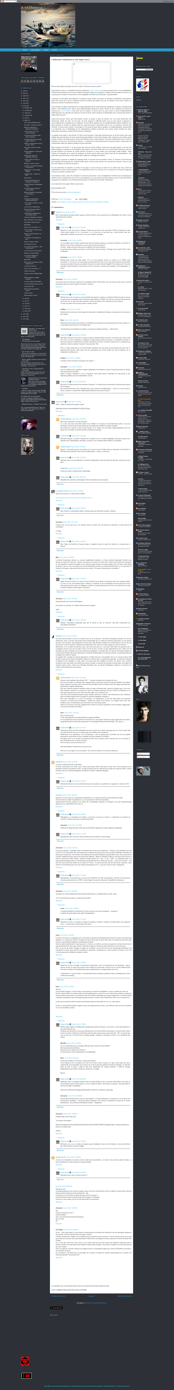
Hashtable (141, 197)
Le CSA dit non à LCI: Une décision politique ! (31, 132)
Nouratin (140, 386)
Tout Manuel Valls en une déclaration (30, 396)
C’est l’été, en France (143, 269)
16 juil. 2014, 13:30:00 (78, 419)
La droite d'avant (143, 538)
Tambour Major (142, 358)
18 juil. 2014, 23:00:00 (71, 1229)
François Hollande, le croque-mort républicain (33, 152)
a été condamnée (95, 90)
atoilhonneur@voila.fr (73, 192)
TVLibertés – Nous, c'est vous (144, 152)
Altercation (141, 610)
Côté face (138, 100)
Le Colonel (141, 287)
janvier (26, 311)
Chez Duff (141, 302)
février (26, 308)
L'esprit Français (142, 489)
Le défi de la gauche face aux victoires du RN (145, 353)
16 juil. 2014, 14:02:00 (71, 320)
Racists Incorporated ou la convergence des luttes (144, 545)
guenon (80, 202)
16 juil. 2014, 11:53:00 (76, 491)
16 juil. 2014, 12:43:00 (67, 557)
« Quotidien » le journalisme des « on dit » (145, 459)
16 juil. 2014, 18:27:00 (76, 468)
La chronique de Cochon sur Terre (145, 599)
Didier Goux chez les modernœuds (143, 442)
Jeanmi (58, 212)
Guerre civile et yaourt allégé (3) (144, 117)
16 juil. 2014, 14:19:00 (79, 814)
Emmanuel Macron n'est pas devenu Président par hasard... (38, 378)
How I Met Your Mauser (144, 584)
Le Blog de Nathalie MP (144, 272)
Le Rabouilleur (142, 363)
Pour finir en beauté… (143, 625)
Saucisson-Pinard (143, 232)
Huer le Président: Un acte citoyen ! (33, 220)
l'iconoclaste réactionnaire (145, 449)
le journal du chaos (143, 391)
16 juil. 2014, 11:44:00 (79, 294)
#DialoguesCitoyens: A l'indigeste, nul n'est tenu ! (34, 404)
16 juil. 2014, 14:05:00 (79, 620)
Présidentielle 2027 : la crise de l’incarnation (145, 289)
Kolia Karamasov (143, 609)
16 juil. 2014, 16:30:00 (73, 358)
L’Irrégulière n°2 (142, 428)
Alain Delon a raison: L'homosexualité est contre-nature (33, 369)
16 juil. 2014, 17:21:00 (79, 919)
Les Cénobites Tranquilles (145, 410)
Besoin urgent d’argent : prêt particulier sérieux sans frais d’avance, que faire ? (145, 346)
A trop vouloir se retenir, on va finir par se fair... (33, 203)
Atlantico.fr (141, 178)
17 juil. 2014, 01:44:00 (75, 367)
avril (26, 303)
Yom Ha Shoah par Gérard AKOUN (144, 376)
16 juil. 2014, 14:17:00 (79, 727)
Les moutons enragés (143, 293)
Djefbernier (64, 468)
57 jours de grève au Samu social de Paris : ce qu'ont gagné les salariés (144, 192)
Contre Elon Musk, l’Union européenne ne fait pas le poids (145, 172)
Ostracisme (141, 368)
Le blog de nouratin (143, 619)
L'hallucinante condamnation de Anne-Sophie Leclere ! (32, 214)
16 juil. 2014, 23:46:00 (75, 257)
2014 (24, 106)
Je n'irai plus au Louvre (30, 244)
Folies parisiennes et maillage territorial (31, 278)
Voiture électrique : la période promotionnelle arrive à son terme (144, 200)
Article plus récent (58, 1296)
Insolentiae (141, 254)
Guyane (86, 202)
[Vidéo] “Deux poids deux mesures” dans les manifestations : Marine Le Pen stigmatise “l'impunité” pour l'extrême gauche (144, 420)
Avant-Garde (141, 644)
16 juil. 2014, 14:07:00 (71, 713)
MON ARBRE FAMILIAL (144, 433)
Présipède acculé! (142, 387)
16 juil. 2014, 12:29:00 (73, 309)
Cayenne (75, 202)
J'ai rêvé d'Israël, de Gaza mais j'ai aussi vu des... (33, 230)
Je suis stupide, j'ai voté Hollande (144, 570)
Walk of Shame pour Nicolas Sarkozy (31, 289)
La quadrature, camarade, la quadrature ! (144, 445)
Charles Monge (65, 419)
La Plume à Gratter (143, 472)
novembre (27, 110)
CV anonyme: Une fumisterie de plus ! (32, 238)
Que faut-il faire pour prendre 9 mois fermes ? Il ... (32, 210)
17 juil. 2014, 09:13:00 (71, 1058)
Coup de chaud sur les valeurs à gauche (143, 207)
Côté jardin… (141, 244)
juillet (26, 120)
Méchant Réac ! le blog (144, 161)
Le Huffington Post (143, 464)
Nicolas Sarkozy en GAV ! (31, 295)
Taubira (106, 202)
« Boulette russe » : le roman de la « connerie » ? (145, 147)
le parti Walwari (66, 111)
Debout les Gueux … (143, 321)
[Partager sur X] (83, 199)
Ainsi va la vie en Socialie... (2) (32, 268)
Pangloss (59, 795)
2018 (24, 96)
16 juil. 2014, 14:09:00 (79, 335)
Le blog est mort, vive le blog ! (144, 573)
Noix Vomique (142, 513)
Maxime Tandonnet (143, 225)
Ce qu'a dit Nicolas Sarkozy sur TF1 (33, 284)
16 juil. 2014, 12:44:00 (70, 598)
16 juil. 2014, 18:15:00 (79, 457)
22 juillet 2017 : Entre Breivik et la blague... (143, 558)
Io (56, 1186)
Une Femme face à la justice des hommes (145, 451)
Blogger (127, 1386)
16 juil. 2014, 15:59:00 (70, 1114)
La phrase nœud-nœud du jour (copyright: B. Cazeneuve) (32, 181)
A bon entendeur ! (35, 50)
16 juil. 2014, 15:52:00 (67, 986)
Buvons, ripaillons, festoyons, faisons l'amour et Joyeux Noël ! (34, 360)
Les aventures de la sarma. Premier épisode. (144, 533)
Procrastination (141, 515)
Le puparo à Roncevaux (144, 382)
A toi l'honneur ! (33, 7)
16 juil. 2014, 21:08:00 (74, 1043)
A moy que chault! (143, 308)
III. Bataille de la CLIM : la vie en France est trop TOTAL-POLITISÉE (144, 275)
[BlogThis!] (81, 199)
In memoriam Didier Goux (144, 326)
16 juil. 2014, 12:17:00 (70, 522)
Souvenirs (54, 50)
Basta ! (140, 189)
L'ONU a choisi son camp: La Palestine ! (32, 160)
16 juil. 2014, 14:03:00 (79, 578)
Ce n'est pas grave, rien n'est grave (33, 250)
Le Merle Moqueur (143, 594)
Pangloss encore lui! (143, 220)
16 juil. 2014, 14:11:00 (79, 436)
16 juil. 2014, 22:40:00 (75, 240)
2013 (24, 314)
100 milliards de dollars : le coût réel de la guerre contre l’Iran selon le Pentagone (145, 215)
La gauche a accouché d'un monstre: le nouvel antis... (33, 166)
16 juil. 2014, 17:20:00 (79, 875)
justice (92, 202)
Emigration (141, 620)
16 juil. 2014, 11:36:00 (79, 227)
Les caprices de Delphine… (145, 526)
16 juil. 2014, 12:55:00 (69, 636)
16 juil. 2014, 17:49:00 (78, 446)
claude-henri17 (65, 446)
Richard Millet (142, 518)
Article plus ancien (124, 1296)
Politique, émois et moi (144, 313)
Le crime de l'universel (30, 266)
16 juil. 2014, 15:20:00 (67, 935)
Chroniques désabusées (144, 543)
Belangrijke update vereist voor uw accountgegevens (144, 315)
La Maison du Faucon (144, 205)
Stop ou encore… (142, 411)
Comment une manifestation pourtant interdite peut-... (31, 199)
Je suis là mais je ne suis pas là (145, 338)
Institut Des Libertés (143, 280)
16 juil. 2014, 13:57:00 (79, 508)
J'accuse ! (26, 196)
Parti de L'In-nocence (144, 654)
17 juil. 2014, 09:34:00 (79, 1172)
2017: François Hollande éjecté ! (32, 122)
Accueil (25, 50)
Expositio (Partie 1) (143, 566)
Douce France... (28, 178)
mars (26, 306)
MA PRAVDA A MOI (144, 248)
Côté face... (141, 479)
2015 (24, 103)
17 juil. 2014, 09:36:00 (75, 1096)
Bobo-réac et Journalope (144, 585)
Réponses (61, 224)
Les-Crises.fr (141, 212)
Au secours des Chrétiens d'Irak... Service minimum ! (32, 136)
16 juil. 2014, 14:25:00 (70, 848)
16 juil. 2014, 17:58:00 (74, 1157)
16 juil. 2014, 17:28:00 (79, 1024)
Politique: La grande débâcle (31, 253)
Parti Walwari (99, 202)
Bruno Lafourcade (143, 426)
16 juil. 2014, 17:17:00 (79, 834)
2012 (24, 316)
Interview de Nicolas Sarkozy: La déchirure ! (32, 234)
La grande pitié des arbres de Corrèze (145, 520)
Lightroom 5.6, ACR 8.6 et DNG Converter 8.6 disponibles (144, 631)
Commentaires (142, 757)
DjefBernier (141, 589)
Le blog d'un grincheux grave (144, 399)
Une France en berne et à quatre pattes (32, 148)
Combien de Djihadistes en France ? (33, 217)
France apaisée (141, 310)
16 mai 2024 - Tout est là (144, 359)
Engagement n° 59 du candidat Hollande (32, 170)
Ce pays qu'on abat (29, 286)
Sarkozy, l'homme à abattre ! (31, 241)
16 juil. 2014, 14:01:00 (79, 541)
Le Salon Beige (142, 637)
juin (26, 298)
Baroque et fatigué (143, 577)
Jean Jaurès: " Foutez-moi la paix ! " (33, 125)
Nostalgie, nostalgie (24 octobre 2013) (144, 227)
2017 (24, 98)
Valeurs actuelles (142, 415)
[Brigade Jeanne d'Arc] (144, 667)
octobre (27, 113)
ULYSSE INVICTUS (143, 556)
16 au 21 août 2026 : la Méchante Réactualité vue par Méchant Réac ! (144, 164)
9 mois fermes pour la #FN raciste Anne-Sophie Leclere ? (74, 498)
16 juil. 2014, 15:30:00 (71, 908)
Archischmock (142, 613)
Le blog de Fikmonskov (144, 495)
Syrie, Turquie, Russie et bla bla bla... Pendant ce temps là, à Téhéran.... (145, 603)
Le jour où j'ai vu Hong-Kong (32, 207)
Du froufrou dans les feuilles (143, 530)
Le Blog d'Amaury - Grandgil (143, 457)
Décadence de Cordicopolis (141, 242)
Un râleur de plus (143, 436)
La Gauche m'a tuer (143, 343)
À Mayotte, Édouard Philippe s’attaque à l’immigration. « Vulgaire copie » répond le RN (144, 139)
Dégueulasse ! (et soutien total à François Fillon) (37, 329)
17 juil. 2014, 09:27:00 (79, 477)
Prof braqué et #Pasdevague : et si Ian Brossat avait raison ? (145, 498)
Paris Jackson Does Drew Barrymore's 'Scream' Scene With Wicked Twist (144, 467)
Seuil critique (141, 503)
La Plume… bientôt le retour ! (145, 474)
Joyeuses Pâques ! (142, 438)
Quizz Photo (27, 225)
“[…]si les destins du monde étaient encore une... (145, 490)
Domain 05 (141, 647)
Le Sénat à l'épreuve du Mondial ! (33, 281)
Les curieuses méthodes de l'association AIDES (31, 256)
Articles (140, 754)
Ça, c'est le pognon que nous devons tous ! (144, 658)
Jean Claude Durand (143, 615)
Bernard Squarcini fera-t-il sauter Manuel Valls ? (33, 344)
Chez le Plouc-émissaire (144, 525)
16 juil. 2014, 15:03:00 (70, 891)
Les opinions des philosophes (142, 563)
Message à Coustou (143, 221)
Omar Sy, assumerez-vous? (144, 539)
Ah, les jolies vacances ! (144, 595)
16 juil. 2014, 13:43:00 (78, 677)
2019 (24, 93)
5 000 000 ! (25, 388)
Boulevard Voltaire (143, 135)
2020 (24, 91)
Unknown (59, 762)
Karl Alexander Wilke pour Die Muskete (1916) (145, 250)
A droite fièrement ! (143, 170)
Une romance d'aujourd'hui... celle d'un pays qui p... (33, 247)
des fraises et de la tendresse (143, 335)
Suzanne (59, 636)
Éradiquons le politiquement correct (144, 266)
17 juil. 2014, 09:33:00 (79, 1079)
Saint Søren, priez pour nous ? (145, 579)
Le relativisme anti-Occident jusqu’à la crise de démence (145, 552)
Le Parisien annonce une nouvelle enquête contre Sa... (32, 140)
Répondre (59, 220)
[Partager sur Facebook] (85, 199)
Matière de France (143, 381)
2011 (24, 319)
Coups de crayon (28, 293)
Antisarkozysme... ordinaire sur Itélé (32, 174)
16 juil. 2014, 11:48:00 (74, 401)
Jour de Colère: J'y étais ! (28, 352)
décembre (27, 108)
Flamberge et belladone (144, 351)
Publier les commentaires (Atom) (96, 1303)
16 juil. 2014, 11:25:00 (68, 212)
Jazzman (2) (141, 505)
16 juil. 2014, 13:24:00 (70, 762)
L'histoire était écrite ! (30, 271)
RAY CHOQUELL (143, 629)
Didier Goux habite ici (144, 330)
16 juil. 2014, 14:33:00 (75, 825)
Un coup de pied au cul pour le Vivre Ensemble (32, 189)
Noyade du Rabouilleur (144, 364)
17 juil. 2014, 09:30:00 (79, 381)
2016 (24, 101)
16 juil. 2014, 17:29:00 (79, 1141)
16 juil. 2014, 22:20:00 (65, 1186)
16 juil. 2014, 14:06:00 (70, 795)
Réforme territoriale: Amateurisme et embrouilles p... (33, 193)
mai (26, 301)
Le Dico (46, 50)
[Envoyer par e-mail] (80, 199)
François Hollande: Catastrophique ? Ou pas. (33, 185)
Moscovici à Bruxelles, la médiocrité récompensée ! (31, 128)
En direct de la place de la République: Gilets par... (31, 156)
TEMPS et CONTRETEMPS (143, 373)
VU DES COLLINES (143, 325)
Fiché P (140, 590)
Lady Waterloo (142, 508)
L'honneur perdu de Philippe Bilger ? (33, 274)
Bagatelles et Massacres (144, 624)
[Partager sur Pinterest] (86, 199)
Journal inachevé (142, 331)
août (26, 118)
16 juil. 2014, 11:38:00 (70, 279)
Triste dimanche (26, 339)
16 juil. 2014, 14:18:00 (79, 781)
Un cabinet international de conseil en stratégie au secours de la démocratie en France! (145, 235)
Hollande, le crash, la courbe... (32, 163)
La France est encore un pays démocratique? (145, 304)
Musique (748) (141, 119)
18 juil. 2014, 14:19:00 (70, 1208)
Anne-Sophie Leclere (64, 202)
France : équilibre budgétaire (145, 112)
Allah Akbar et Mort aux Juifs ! (32, 222)
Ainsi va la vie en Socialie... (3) (32, 227)
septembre (27, 115)
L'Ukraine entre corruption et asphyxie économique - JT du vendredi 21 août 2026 (145, 156)
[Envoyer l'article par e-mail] (76, 199)
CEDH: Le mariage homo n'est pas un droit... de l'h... (33, 144)
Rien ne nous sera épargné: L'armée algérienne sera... (33, 262)
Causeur (140, 145)
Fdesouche (141, 123)
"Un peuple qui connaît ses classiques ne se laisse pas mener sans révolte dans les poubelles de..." (144, 483)
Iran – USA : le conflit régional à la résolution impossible (143, 296)
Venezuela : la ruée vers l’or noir (145, 282)
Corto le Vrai (64, 227)
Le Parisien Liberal (62, 491)
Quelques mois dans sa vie (144, 369)
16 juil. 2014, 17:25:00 (79, 962)
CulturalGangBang (143, 651)
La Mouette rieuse (143, 320)
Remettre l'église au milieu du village (143, 110)
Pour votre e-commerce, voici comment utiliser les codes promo (145, 394)
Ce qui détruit (141, 510)
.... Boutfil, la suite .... (144, 431)
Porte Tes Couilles (143, 550)
